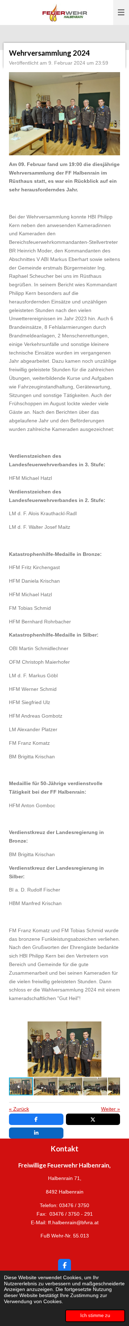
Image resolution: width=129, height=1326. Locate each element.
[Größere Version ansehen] (64, 113)
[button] (113, 1028)
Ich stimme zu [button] (95, 1315)
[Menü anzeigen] (121, 12)
